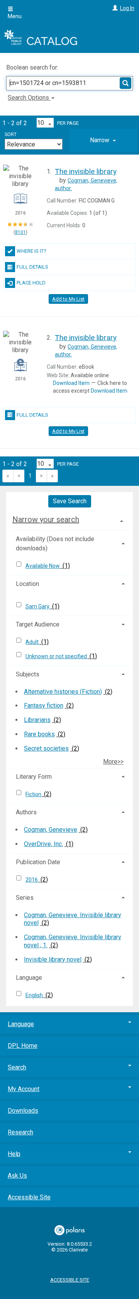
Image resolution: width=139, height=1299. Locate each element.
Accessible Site (29, 1197)
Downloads (23, 1110)
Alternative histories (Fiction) (63, 691)
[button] (103, 140)
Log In (127, 8)
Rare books (39, 734)
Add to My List (68, 299)
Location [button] (27, 583)
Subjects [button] (27, 674)
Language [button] (29, 977)
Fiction (33, 794)
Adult (32, 642)
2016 (32, 880)
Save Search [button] (69, 501)
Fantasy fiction (43, 705)
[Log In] (114, 8)
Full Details (32, 267)
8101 (20, 232)
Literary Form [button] (34, 776)
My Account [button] (23, 1089)
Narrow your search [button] (45, 519)
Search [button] (17, 1067)
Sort (11, 134)
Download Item (71, 383)
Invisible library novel (52, 959)
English (34, 995)
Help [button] (14, 1154)
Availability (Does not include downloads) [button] (55, 543)
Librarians (37, 720)
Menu (15, 16)
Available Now (43, 566)
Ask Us (17, 1175)
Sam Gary (38, 606)
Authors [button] (26, 812)
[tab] (103, 140)
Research (20, 1132)
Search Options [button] (29, 97)
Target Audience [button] (37, 624)
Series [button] (25, 897)
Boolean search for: (33, 67)
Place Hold (31, 283)
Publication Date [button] (38, 862)
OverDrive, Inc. (43, 844)
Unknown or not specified (56, 656)
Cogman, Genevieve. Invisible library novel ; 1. (72, 941)
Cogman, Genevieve (50, 829)
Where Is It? (31, 251)
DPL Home (22, 1045)
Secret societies (46, 748)
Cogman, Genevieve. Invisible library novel (72, 919)
